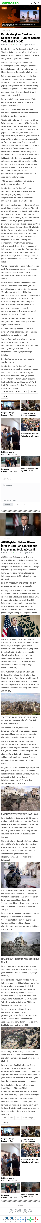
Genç (25, 392)
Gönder (8, 504)
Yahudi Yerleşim (28, 1118)
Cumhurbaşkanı (8, 392)
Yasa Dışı (5, 1123)
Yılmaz (5, 397)
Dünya (18, 392)
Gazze (4, 1118)
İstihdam (33, 392)
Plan (18, 1118)
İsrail (11, 1118)
